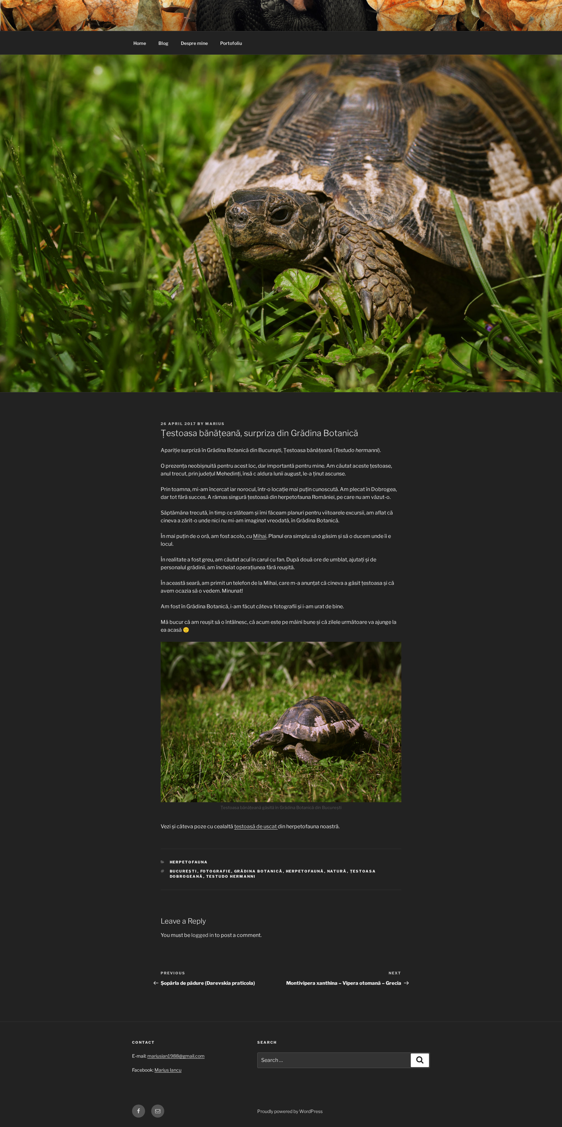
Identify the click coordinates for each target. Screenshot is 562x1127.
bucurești (183, 871)
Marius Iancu (167, 1070)
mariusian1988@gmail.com (176, 1056)
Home (139, 43)
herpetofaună (305, 871)
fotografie (215, 871)
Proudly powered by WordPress (290, 1111)
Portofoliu (231, 43)
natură (337, 871)
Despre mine (194, 43)
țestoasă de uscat (256, 826)
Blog (163, 43)
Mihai (259, 536)
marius (215, 423)
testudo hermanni (231, 876)
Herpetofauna (189, 862)
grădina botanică (258, 871)
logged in (202, 935)
